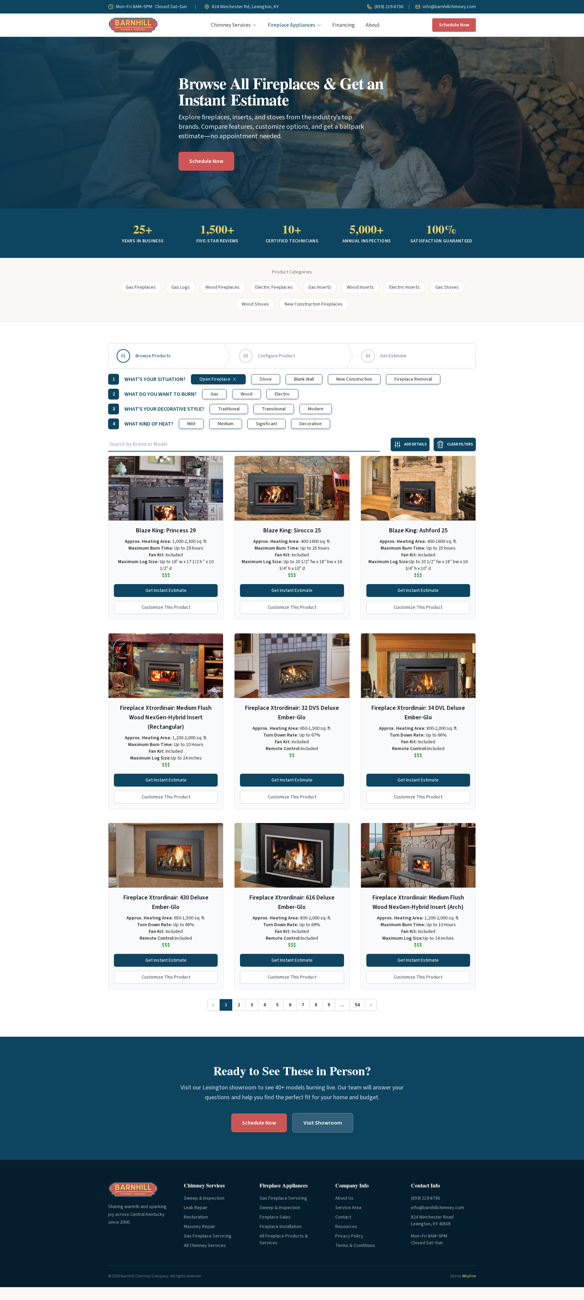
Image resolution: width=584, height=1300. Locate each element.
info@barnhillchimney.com (449, 6)
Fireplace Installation (280, 1226)
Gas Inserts (319, 287)
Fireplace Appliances (291, 25)
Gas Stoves (447, 287)
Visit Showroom (322, 1123)
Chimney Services (231, 25)
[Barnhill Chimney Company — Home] (133, 25)
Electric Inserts (404, 287)
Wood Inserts (360, 287)
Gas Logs (180, 287)
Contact (343, 1217)
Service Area (348, 1207)
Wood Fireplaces (222, 287)
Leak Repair (196, 1207)
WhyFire (469, 1276)
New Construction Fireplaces (314, 304)
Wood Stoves (255, 304)
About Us (344, 1198)
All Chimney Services (205, 1245)
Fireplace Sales (275, 1217)
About (373, 25)
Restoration (196, 1217)
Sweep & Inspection (204, 1198)
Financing (343, 25)
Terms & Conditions (355, 1245)
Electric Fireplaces (274, 287)
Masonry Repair (199, 1226)
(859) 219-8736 (388, 6)
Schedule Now (454, 25)
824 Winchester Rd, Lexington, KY (245, 6)
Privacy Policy (349, 1236)
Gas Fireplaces (141, 287)
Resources (346, 1226)
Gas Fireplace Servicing (208, 1236)
